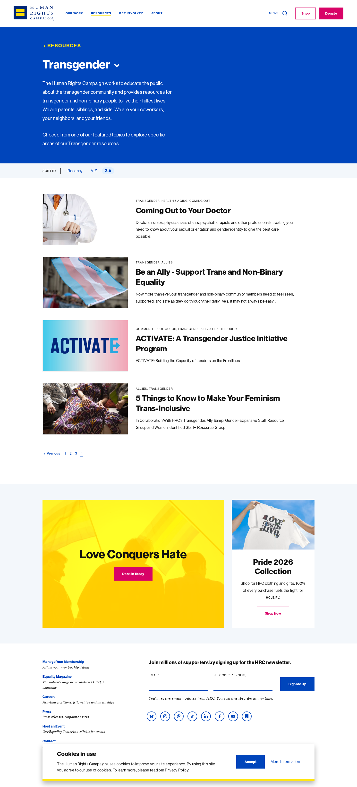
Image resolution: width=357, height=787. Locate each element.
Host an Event (53, 726)
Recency (75, 170)
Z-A (108, 170)
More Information (285, 761)
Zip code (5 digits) (239, 675)
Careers (48, 696)
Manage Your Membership (63, 662)
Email (163, 675)
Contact (49, 741)
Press (47, 711)
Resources (64, 45)
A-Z (94, 170)
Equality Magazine (57, 676)
